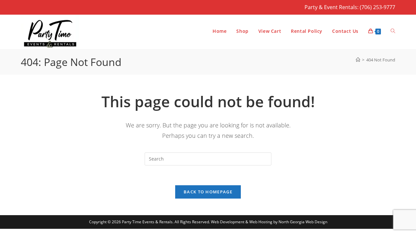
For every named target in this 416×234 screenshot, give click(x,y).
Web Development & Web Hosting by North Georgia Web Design (269, 222)
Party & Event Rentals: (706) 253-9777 (350, 7)
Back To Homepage (208, 192)
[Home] (358, 60)
